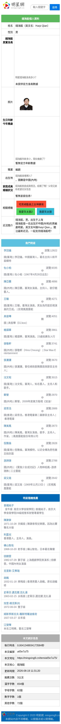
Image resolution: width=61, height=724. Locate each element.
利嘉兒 (7, 534)
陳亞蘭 (7, 281)
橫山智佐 (9, 545)
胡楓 (6, 578)
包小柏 (7, 268)
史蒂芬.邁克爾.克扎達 (16, 592)
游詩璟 (7, 460)
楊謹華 (7, 330)
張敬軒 (7, 343)
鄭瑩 (6, 394)
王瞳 (6, 299)
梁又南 (7, 478)
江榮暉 (7, 625)
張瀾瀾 (7, 360)
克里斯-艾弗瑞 (12, 570)
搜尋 (54, 7)
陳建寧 (7, 520)
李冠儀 (7, 250)
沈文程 (7, 377)
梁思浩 (7, 408)
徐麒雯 (7, 556)
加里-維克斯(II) (12, 603)
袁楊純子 (9, 505)
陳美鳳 (7, 426)
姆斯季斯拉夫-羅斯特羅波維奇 (20, 614)
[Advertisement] (36, 56)
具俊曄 (7, 316)
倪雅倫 (7, 443)
